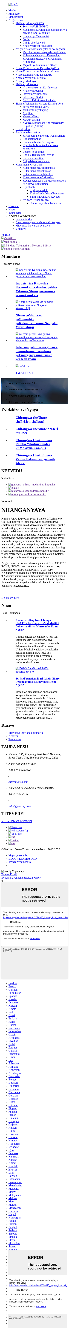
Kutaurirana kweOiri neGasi (38, 177)
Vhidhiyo (21, 228)
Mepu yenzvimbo (18, 855)
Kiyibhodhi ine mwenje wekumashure (44, 135)
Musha (12, 10)
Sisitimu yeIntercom (27, 84)
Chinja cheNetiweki (34, 42)
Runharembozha (32, 138)
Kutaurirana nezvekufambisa (39, 167)
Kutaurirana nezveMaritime (38, 174)
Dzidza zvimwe (10, 597)
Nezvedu (13, 206)
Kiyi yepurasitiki (39, 190)
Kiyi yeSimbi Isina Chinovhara (47, 193)
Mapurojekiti (15, 16)
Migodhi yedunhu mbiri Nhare (40, 65)
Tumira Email (9, 874)
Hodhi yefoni (23, 129)
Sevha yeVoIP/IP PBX (35, 26)
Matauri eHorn (31, 116)
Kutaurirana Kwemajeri (29, 164)
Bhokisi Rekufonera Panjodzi (39, 100)
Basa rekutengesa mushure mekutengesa (38, 222)
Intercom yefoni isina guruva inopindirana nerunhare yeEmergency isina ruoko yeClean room (37, 353)
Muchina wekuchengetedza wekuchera (44, 52)
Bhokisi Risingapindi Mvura (38, 154)
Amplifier (28, 113)
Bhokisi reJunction (33, 158)
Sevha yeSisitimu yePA (36, 106)
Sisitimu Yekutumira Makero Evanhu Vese (39, 103)
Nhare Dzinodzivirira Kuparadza (34, 74)
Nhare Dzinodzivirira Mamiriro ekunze (37, 71)
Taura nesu (14, 212)
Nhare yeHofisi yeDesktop (38, 45)
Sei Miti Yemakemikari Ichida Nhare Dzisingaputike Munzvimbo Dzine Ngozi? (37, 681)
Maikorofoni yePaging (35, 109)
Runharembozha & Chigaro (38, 142)
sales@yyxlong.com (19, 806)
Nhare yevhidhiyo (26, 81)
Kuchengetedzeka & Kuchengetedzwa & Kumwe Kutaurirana (44, 182)
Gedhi (26, 39)
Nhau (11, 209)
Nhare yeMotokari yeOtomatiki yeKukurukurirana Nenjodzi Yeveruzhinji (37, 321)
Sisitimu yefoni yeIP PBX (30, 23)
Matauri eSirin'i (31, 119)
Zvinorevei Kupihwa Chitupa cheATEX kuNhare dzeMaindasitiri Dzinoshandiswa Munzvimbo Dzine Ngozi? (37, 625)
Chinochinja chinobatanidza (45, 203)
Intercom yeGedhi (33, 97)
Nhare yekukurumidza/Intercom (40, 87)
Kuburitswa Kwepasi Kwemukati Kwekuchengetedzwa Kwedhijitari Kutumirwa (42, 58)
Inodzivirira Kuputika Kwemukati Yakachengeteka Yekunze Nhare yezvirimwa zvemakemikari (36, 289)
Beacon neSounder (33, 151)
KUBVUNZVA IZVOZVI (16, 821)
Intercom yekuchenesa (35, 93)
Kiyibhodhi (29, 187)
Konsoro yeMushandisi (36, 36)
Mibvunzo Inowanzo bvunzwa (33, 225)
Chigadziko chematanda (36, 161)
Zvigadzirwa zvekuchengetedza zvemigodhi (40, 48)
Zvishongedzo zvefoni (28, 132)
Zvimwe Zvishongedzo (36, 199)
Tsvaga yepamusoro (19, 861)
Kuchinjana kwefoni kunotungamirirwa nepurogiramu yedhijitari (45, 31)
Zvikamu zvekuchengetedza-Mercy (21, 877)
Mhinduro (14, 13)
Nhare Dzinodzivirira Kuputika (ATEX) (38, 68)
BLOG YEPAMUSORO (22, 858)
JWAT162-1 (24, 373)
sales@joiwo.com (18, 781)
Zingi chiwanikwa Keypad (45, 196)
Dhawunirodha (24, 219)
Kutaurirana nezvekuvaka (37, 170)
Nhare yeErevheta (33, 90)
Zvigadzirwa (15, 20)
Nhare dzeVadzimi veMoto (31, 77)
